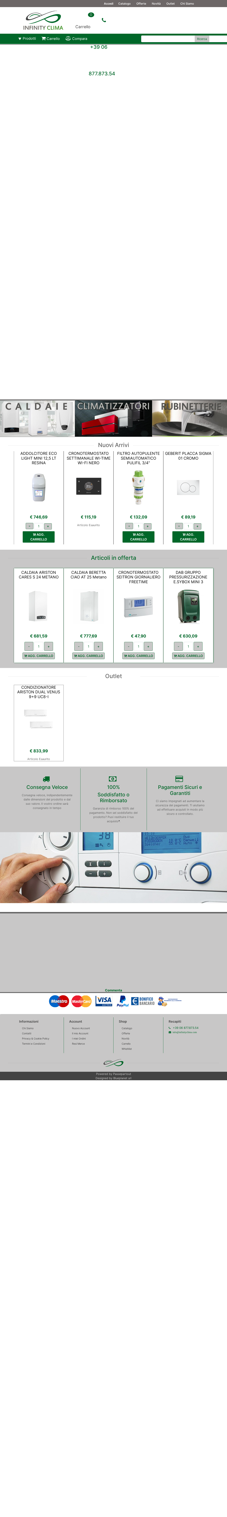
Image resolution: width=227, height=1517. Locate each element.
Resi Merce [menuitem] (78, 1043)
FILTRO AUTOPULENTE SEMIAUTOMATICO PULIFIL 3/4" (138, 458)
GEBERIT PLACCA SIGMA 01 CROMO (188, 455)
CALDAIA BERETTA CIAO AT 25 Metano (89, 574)
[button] (202, 38)
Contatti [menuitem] (123, 10)
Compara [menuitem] (79, 39)
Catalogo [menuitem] (124, 3)
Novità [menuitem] (156, 3)
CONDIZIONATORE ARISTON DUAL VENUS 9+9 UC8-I (38, 692)
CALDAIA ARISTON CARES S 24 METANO (39, 574)
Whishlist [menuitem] (127, 1048)
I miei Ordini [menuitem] (79, 1038)
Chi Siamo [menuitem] (187, 3)
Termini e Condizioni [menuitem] (33, 1043)
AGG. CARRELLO (38, 537)
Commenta (113, 990)
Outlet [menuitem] (170, 3)
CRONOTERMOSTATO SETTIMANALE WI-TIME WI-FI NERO (88, 458)
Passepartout (122, 1074)
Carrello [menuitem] (53, 39)
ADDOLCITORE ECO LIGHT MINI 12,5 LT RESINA (38, 458)
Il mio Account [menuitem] (80, 1033)
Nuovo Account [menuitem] (81, 1028)
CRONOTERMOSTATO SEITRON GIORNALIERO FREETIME (138, 577)
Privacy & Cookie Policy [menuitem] (35, 1038)
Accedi (108, 3)
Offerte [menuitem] (141, 3)
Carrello (82, 26)
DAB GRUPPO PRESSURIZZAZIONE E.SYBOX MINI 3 (188, 577)
